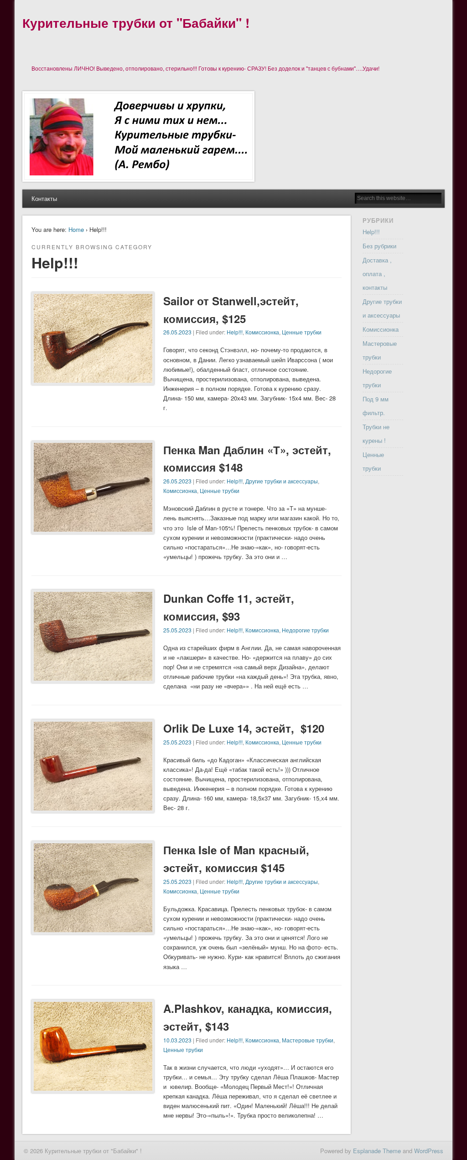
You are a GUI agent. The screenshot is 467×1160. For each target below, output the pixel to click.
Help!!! (235, 332)
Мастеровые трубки (307, 1040)
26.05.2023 (177, 332)
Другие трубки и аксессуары (281, 481)
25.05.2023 (177, 630)
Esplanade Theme (377, 1150)
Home (76, 229)
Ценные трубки (302, 332)
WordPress (428, 1150)
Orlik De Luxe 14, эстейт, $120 (243, 728)
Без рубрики (379, 245)
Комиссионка (262, 332)
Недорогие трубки (305, 630)
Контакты (44, 198)
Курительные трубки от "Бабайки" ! (135, 22)
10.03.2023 (177, 1040)
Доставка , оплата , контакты (377, 274)
